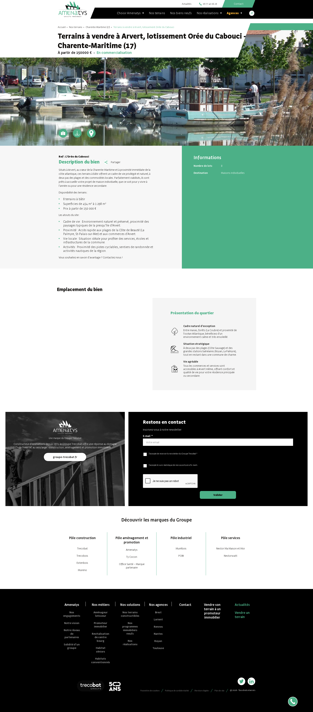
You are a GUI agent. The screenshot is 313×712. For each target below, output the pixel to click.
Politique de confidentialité (177, 690)
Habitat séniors (100, 649)
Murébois (181, 548)
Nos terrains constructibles (130, 614)
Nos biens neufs (181, 13)
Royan (158, 641)
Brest (158, 612)
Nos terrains (157, 13)
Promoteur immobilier (100, 624)
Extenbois (82, 562)
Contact (185, 605)
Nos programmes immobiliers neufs (130, 628)
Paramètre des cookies (150, 690)
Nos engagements (71, 614)
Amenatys (131, 549)
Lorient (158, 619)
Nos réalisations (130, 642)
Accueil (62, 27)
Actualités (186, 4)
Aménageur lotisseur (100, 614)
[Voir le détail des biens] (77, 133)
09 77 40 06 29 (210, 4)
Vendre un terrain (242, 615)
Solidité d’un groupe (72, 646)
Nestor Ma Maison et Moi (230, 548)
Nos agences (158, 605)
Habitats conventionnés (100, 660)
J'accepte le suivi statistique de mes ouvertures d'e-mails (173, 465)
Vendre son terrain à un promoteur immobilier (212, 611)
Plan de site (219, 690)
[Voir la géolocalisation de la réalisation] (91, 133)
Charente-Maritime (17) (98, 27)
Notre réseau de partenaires (72, 633)
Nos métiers (101, 605)
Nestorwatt (230, 555)
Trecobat (82, 548)
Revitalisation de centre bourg (100, 637)
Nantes (158, 633)
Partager (115, 162)
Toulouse (158, 648)
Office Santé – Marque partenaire (132, 565)
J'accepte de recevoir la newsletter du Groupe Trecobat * (173, 453)
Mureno (82, 570)
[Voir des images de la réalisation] (63, 133)
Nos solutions (130, 605)
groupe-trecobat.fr (65, 457)
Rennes (158, 626)
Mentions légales (201, 690)
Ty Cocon (131, 556)
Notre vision (71, 623)
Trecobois (82, 555)
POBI (181, 555)
